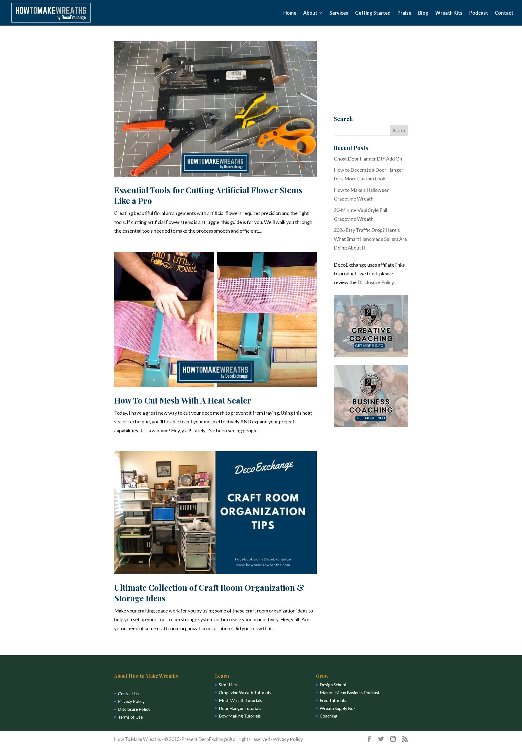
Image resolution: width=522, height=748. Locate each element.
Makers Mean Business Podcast (350, 692)
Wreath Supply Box (338, 708)
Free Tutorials (333, 700)
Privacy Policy (131, 701)
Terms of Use (130, 716)
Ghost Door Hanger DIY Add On (368, 159)
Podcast (478, 13)
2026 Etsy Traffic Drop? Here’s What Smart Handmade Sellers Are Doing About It (370, 239)
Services (339, 13)
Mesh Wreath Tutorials (240, 700)
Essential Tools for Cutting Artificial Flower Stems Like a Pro (208, 195)
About (310, 13)
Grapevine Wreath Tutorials (245, 692)
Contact (504, 13)
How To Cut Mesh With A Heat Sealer (182, 400)
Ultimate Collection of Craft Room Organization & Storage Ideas (209, 593)
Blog (423, 13)
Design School (333, 684)
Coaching (328, 715)
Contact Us (128, 693)
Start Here (228, 684)
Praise (404, 13)
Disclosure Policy (376, 282)
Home (289, 13)
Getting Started (373, 13)
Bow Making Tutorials (240, 715)
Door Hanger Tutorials (240, 708)
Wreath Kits (448, 13)
